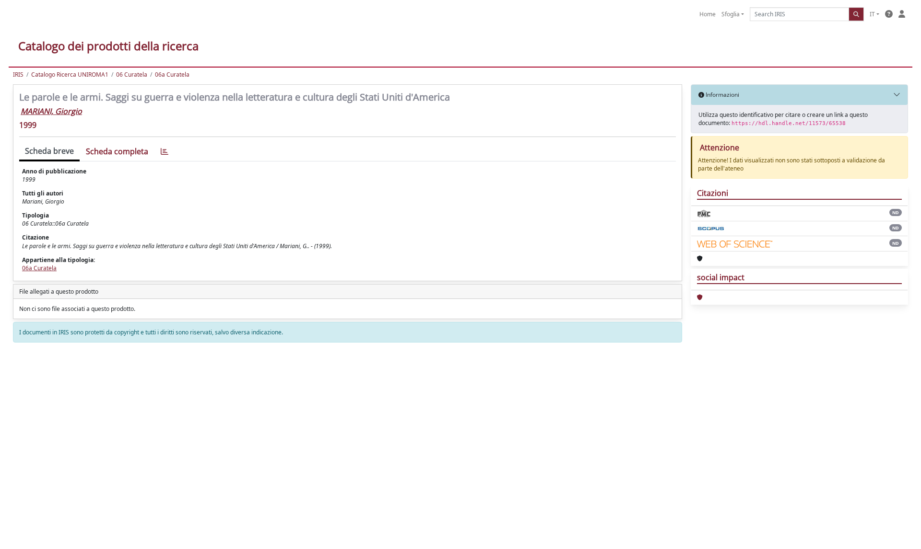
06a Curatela (172, 74)
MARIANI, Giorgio (51, 111)
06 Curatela (131, 74)
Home (707, 14)
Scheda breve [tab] (49, 151)
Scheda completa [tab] (117, 151)
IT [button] (872, 14)
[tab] (164, 151)
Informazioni (721, 95)
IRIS (18, 74)
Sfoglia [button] (730, 14)
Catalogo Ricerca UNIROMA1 (69, 74)
